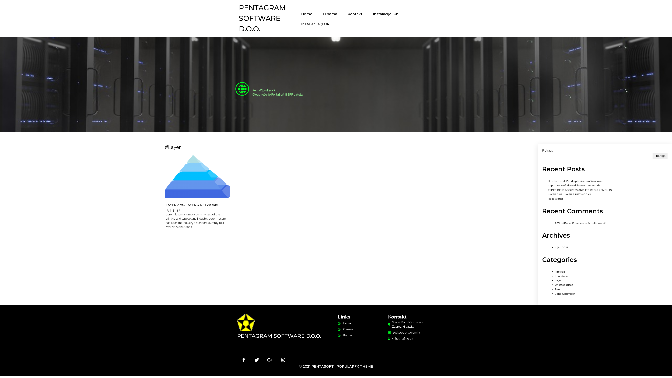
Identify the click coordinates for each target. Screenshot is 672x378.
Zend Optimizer (565, 293)
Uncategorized (564, 284)
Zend (558, 289)
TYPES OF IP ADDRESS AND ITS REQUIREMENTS (580, 190)
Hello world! (555, 198)
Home (306, 14)
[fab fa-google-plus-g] (270, 360)
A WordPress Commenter (571, 223)
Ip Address (561, 276)
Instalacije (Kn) (386, 14)
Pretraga (547, 150)
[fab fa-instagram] (283, 360)
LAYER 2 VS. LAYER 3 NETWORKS (569, 194)
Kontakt (355, 14)
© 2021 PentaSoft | (318, 366)
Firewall (560, 271)
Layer (558, 280)
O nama (330, 14)
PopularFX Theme (355, 366)
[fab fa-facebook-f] (244, 360)
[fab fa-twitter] (257, 360)
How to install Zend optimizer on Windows (575, 181)
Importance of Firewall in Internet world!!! (574, 185)
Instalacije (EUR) (316, 24)
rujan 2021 (561, 247)
